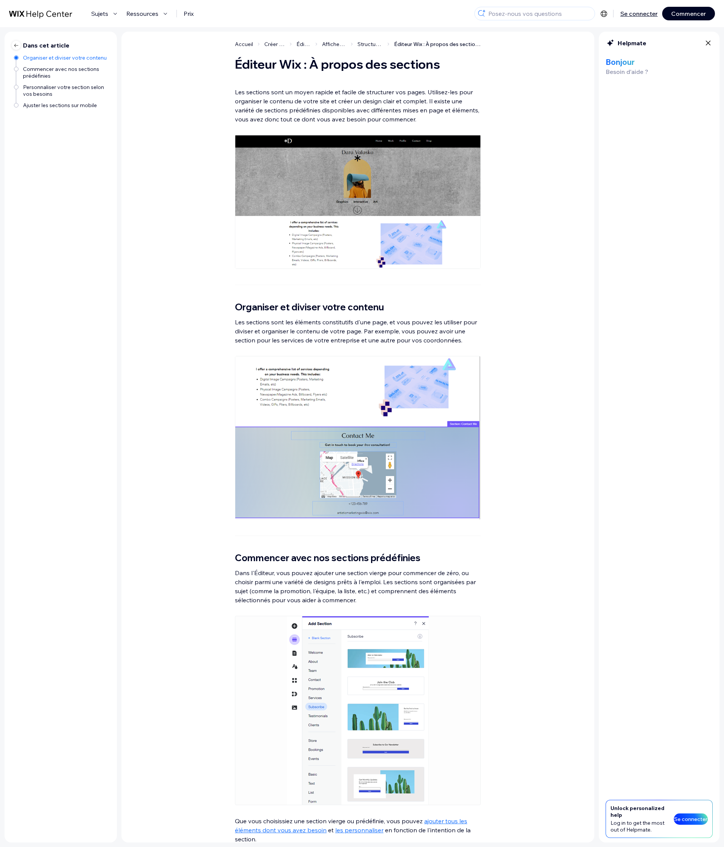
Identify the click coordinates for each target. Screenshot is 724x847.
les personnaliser (359, 830)
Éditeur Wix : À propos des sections (437, 44)
